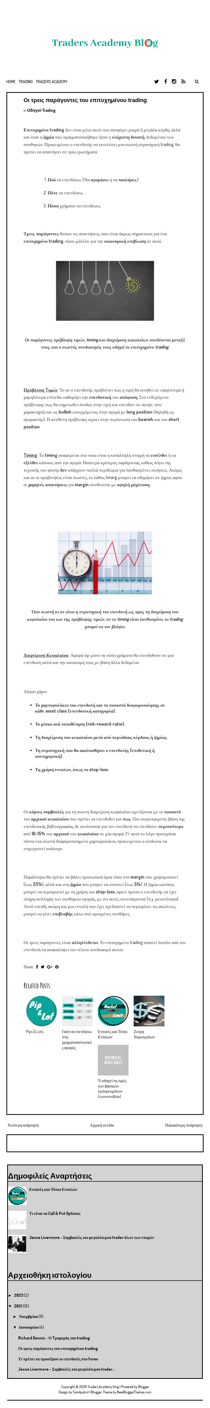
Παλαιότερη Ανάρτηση (183, 1125)
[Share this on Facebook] (37, 966)
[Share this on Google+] (50, 966)
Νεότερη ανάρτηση (23, 1125)
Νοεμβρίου (29, 1316)
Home (11, 81)
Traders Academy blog (104, 1386)
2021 (18, 1306)
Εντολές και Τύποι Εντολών (53, 1189)
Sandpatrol (81, 1392)
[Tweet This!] (42, 966)
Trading (26, 81)
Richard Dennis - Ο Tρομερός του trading (54, 1337)
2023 (19, 1295)
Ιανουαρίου (29, 1327)
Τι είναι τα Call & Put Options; (55, 1213)
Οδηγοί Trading (41, 110)
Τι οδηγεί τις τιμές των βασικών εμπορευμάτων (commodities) (112, 1088)
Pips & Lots (34, 1031)
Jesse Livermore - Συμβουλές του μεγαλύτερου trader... (66, 1369)
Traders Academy (52, 81)
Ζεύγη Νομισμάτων (144, 1034)
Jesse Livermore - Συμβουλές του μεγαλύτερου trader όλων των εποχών (91, 1237)
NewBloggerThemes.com (134, 1392)
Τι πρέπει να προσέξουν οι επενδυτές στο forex (58, 1358)
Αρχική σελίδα (102, 1125)
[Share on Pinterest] (57, 966)
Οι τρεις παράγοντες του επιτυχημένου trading (85, 100)
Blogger (143, 1386)
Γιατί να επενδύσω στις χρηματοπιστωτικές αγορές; (77, 1039)
